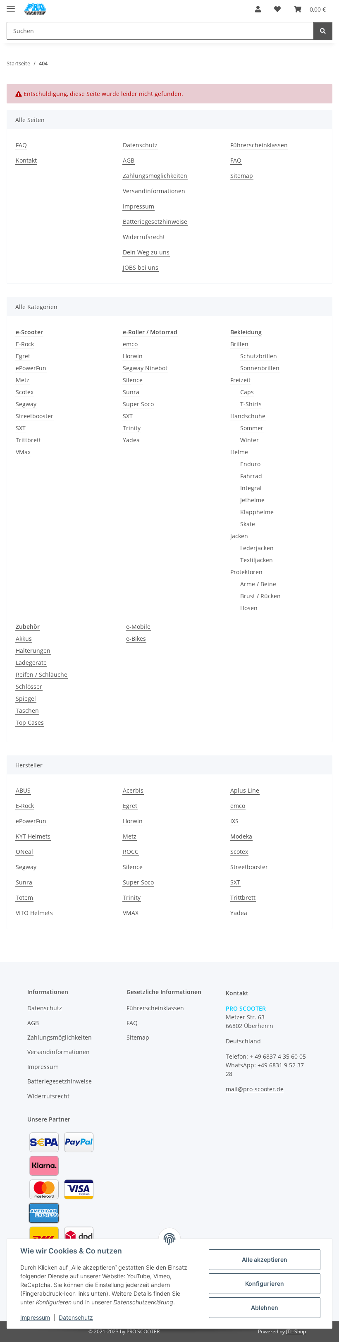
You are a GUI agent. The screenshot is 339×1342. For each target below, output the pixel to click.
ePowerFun (31, 368)
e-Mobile (138, 626)
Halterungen (33, 650)
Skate (247, 524)
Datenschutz (76, 1317)
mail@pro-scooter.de (255, 1089)
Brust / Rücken (260, 596)
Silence (133, 380)
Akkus (24, 638)
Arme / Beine (258, 584)
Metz (22, 380)
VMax (23, 452)
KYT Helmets (33, 836)
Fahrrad (251, 476)
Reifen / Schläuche (41, 674)
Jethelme (252, 500)
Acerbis (133, 790)
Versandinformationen (154, 191)
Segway (26, 404)
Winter (249, 440)
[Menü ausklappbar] (11, 5)
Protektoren (246, 572)
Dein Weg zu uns (146, 252)
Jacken (239, 536)
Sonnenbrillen (259, 368)
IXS (234, 821)
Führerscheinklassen (259, 145)
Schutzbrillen (258, 356)
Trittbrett (28, 440)
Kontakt (26, 160)
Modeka (241, 836)
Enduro (250, 464)
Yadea (131, 440)
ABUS (23, 790)
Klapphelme (257, 512)
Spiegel (26, 698)
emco (130, 344)
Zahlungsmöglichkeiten (155, 176)
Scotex (24, 392)
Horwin (133, 356)
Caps (247, 392)
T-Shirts (251, 404)
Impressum (35, 1317)
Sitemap (241, 176)
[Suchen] (322, 31)
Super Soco (138, 404)
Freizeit (240, 380)
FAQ (21, 145)
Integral (251, 488)
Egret (23, 356)
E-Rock (25, 344)
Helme (239, 452)
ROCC (130, 852)
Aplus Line (244, 790)
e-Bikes (136, 638)
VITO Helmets (34, 913)
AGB (128, 160)
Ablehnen (264, 1307)
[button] (257, 9)
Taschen (27, 710)
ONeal (24, 852)
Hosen (249, 608)
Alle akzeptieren (264, 1259)
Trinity (132, 428)
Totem (24, 897)
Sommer (251, 428)
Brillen (239, 344)
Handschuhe (247, 416)
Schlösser (29, 686)
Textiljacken (256, 560)
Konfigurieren (264, 1283)
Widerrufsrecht (144, 237)
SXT (21, 428)
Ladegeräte (31, 662)
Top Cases (30, 722)
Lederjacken (257, 548)
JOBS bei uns (140, 267)
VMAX (130, 913)
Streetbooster (34, 416)
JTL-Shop (296, 1331)
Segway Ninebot (145, 368)
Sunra (131, 392)
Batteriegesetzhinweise (155, 221)
